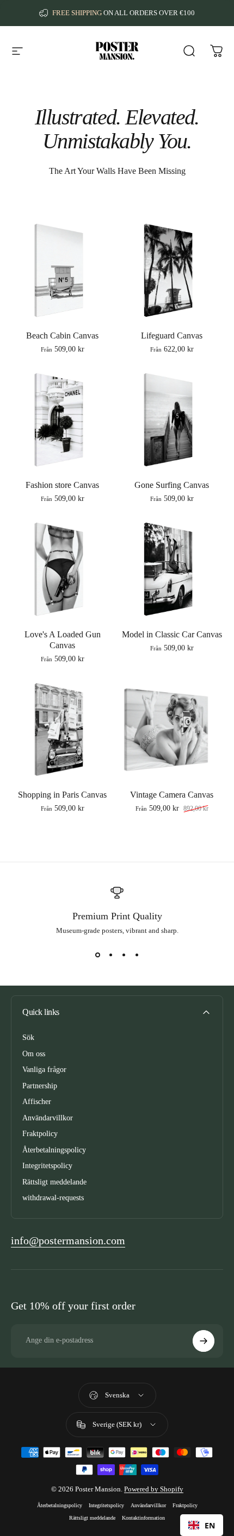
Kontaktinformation (143, 1518)
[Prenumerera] (203, 1341)
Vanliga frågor (44, 1069)
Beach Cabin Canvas (62, 335)
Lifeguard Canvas (171, 335)
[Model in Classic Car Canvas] (171, 569)
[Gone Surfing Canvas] (171, 419)
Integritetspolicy (47, 1166)
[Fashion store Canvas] (62, 419)
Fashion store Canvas (62, 485)
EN (210, 1525)
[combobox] (201, 1525)
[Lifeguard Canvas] (171, 270)
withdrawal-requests (53, 1198)
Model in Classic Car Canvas (172, 634)
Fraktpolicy (40, 1134)
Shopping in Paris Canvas (62, 794)
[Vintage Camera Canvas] (171, 729)
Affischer (36, 1102)
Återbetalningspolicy (54, 1150)
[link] (68, 1240)
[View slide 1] (97, 954)
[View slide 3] (123, 954)
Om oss (33, 1054)
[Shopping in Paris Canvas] (62, 729)
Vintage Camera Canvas (171, 794)
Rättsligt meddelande (54, 1182)
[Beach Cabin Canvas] (62, 270)
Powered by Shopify (153, 1489)
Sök (28, 1037)
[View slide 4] (136, 954)
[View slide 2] (110, 954)
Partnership (39, 1086)
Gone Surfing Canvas (171, 485)
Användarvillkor (47, 1118)
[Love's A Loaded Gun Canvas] (62, 569)
